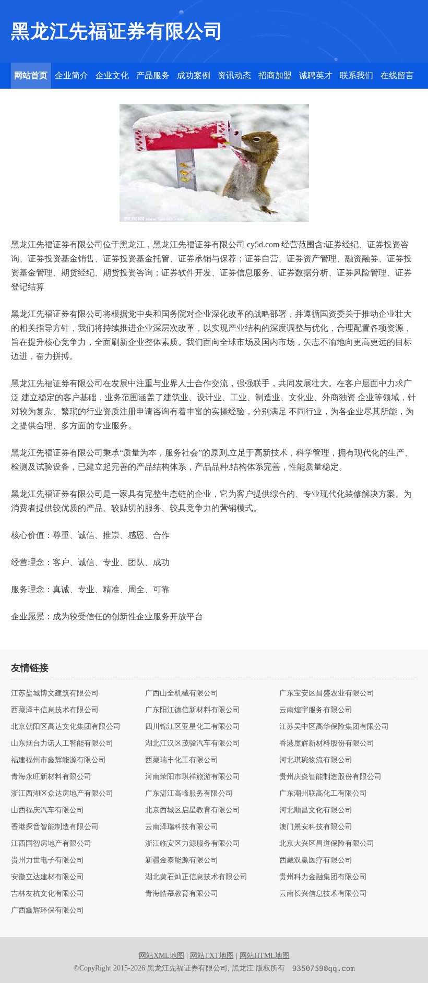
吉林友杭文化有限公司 (47, 893)
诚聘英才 (315, 75)
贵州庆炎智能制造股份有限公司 (330, 777)
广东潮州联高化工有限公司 (323, 793)
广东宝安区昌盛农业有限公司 (326, 693)
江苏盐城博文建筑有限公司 (55, 693)
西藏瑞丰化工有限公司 (181, 760)
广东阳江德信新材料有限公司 (192, 710)
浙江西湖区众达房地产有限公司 (62, 793)
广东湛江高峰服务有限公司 (189, 793)
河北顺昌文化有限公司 (315, 810)
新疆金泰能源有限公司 (181, 860)
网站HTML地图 (265, 956)
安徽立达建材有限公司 (47, 877)
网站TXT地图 (212, 956)
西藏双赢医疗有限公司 (315, 860)
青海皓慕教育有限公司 (181, 893)
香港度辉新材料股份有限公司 (326, 743)
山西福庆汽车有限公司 (47, 810)
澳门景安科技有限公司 (315, 827)
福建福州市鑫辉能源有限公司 (58, 760)
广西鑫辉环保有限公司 (47, 910)
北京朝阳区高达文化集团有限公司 (66, 726)
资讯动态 (234, 75)
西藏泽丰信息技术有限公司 (55, 710)
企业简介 (71, 75)
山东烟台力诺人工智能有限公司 (62, 743)
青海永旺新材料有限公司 (51, 777)
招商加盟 (275, 75)
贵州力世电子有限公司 (47, 860)
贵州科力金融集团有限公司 (323, 877)
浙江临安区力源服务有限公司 (192, 843)
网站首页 (30, 75)
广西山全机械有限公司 (181, 693)
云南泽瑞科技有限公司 (181, 827)
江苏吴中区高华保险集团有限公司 (334, 726)
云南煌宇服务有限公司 (315, 710)
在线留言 (397, 75)
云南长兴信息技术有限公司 (323, 893)
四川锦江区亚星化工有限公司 (192, 726)
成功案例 (193, 75)
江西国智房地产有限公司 (51, 843)
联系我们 (356, 75)
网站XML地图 (161, 956)
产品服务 (153, 75)
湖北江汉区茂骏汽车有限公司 (192, 743)
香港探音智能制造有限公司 (55, 827)
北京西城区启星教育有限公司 (192, 810)
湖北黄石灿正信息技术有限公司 (196, 877)
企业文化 (112, 75)
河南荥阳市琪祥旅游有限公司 (192, 777)
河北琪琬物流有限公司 (315, 760)
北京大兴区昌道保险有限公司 (326, 843)
